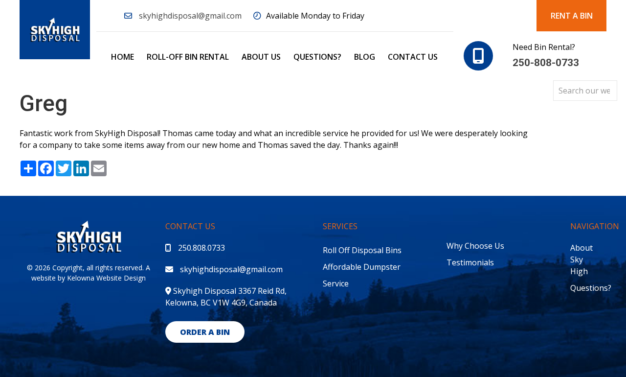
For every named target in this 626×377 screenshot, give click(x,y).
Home (122, 56)
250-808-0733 (546, 63)
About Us (261, 56)
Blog (364, 56)
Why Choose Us (475, 245)
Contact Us (413, 56)
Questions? (317, 56)
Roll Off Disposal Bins (362, 250)
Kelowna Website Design (106, 278)
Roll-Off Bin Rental (188, 56)
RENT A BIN (572, 15)
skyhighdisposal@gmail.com (190, 15)
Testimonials (470, 262)
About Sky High (581, 259)
